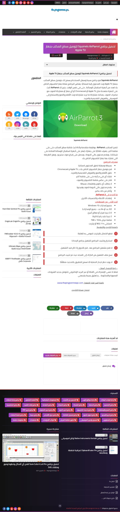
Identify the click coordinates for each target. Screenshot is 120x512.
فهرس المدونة (109, 486)
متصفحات (61, 31)
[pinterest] (28, 2)
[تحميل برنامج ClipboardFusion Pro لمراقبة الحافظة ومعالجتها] (113, 450)
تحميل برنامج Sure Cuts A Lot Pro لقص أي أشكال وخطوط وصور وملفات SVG (31, 465)
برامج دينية (34, 415)
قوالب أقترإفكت (76, 31)
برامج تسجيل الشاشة (70, 415)
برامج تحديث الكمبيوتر (84, 409)
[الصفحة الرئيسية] (114, 32)
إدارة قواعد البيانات (107, 399)
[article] (63, 326)
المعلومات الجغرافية (49, 399)
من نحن (106, 2)
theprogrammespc (52, 471)
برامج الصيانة (50, 31)
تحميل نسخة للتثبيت (81, 290)
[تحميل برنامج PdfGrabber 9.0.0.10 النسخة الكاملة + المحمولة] (37, 233)
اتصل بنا (98, 2)
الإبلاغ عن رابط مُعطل (107, 492)
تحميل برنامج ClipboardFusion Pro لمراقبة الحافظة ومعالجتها (87, 452)
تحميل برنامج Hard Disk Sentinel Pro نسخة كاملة (16, 210)
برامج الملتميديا (12, 404)
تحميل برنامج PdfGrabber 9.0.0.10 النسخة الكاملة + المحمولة (18, 235)
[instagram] (32, 2)
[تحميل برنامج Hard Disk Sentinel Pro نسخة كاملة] (37, 208)
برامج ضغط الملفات (17, 415)
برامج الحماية (89, 31)
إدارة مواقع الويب (88, 399)
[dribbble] (20, 2)
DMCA (58, 2)
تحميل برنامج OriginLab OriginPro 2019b (18, 222)
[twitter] (13, 2)
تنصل (64, 2)
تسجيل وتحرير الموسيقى (88, 420)
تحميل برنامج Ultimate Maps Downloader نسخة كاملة (20, 247)
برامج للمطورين (108, 420)
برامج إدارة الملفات (109, 38)
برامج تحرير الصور (65, 409)
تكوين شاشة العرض (67, 420)
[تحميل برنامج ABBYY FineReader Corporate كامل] (37, 258)
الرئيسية (114, 2)
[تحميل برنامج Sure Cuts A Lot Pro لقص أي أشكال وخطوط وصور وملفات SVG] (30, 448)
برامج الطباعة (47, 404)
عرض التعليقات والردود (51, 355)
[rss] (17, 2)
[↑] (60, 506)
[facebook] (9, 2)
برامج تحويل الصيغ (89, 415)
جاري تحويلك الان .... (107, 498)
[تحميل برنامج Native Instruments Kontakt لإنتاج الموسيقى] (113, 438)
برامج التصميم (36, 31)
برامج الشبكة (92, 58)
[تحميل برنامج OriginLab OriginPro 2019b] (37, 221)
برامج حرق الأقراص (50, 415)
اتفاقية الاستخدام (74, 2)
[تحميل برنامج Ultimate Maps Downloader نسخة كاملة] (37, 246)
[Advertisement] (60, 20)
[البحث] (4, 2)
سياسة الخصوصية (87, 2)
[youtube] (24, 2)
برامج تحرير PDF (28, 409)
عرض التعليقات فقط (70, 355)
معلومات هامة (103, 31)
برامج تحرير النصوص (46, 409)
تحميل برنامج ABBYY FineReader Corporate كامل (18, 260)
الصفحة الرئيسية (105, 58)
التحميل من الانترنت (69, 399)
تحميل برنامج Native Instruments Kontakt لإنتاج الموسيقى (84, 438)
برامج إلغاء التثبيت (30, 404)
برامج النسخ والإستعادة (106, 409)
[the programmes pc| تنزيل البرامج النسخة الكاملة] (60, 10)
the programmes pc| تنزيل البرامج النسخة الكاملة (83, 508)
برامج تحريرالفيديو (108, 415)
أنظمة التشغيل (20, 31)
